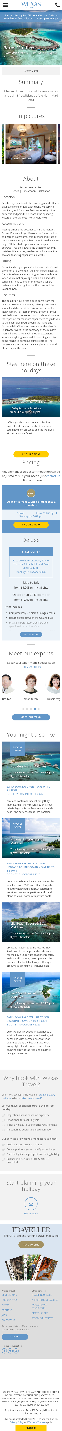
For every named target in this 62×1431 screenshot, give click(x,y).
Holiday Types (10, 1299)
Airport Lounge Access (45, 1299)
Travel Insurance (42, 1294)
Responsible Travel (43, 1318)
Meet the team (31, 717)
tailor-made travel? (31, 1098)
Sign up (15, 1336)
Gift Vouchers (40, 1313)
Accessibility (47, 1395)
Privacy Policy (16, 1422)
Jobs (4, 1315)
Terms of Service (37, 1422)
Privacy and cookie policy (43, 1392)
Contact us (8, 1320)
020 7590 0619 (31, 667)
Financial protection (14, 1398)
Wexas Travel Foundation (39, 1306)
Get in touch (31, 1213)
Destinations (9, 1294)
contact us (53, 476)
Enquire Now (31, 454)
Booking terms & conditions (22, 1395)
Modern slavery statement (44, 1398)
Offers (5, 1305)
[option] (31, 144)
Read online (31, 1244)
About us (7, 1310)
